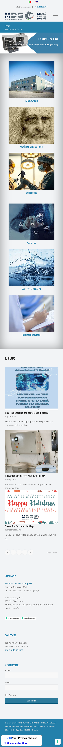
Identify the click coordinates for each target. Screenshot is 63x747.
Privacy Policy (13, 618)
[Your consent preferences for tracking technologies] (58, 742)
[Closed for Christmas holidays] (31, 507)
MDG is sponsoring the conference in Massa (26, 413)
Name (8, 670)
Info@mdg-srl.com (23, 7)
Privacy (12, 695)
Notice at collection (15, 743)
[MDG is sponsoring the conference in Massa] (31, 388)
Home (7, 26)
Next (60, 43)
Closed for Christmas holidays (19, 526)
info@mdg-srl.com (14, 649)
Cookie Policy (29, 618)
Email (7, 682)
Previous (2, 43)
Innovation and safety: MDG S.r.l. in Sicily (25, 475)
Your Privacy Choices (24, 738)
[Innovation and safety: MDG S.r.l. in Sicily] (31, 451)
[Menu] (54, 15)
